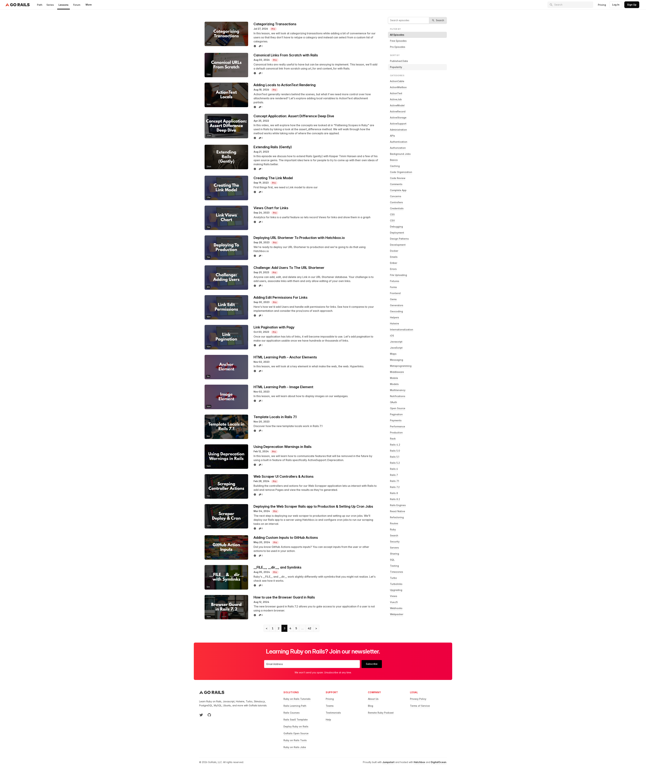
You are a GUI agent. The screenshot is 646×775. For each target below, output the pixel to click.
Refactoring (397, 517)
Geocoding (396, 311)
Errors (393, 269)
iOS (392, 335)
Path (39, 4)
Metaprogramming (400, 365)
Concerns (395, 196)
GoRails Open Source (296, 733)
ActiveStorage (398, 117)
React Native (397, 511)
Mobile (394, 378)
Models (394, 384)
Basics (394, 159)
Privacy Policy (418, 698)
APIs (392, 135)
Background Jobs (400, 153)
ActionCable (397, 81)
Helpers (394, 317)
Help (328, 719)
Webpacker (396, 614)
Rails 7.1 (394, 481)
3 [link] (284, 628)
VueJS (394, 602)
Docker (394, 250)
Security (395, 541)
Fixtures (394, 281)
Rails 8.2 (395, 499)
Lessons (63, 4)
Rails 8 (394, 493)
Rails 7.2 (395, 487)
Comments (396, 184)
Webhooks (396, 608)
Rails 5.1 (394, 456)
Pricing (602, 4)
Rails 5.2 (395, 462)
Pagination (396, 414)
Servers (394, 547)
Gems (393, 299)
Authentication (398, 141)
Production (396, 432)
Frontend (395, 293)
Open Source (397, 408)
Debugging (396, 226)
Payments (396, 420)
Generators (396, 305)
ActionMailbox (398, 87)
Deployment (397, 232)
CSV (392, 220)
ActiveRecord (397, 111)
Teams (330, 705)
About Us (373, 698)
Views (393, 596)
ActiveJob (396, 99)
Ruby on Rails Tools (295, 740)
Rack (393, 438)
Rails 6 (394, 468)
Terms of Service (420, 705)
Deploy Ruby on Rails (295, 726)
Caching (395, 166)
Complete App (398, 190)
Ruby (393, 529)
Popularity (396, 67)
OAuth (393, 402)
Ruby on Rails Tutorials (297, 698)
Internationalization (401, 329)
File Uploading (398, 275)
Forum (76, 4)
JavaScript (396, 347)
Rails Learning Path (294, 705)
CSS (392, 214)
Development (398, 244)
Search (394, 535)
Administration (398, 129)
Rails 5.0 (395, 450)
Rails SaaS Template (295, 719)
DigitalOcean (438, 762)
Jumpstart (388, 762)
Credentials (397, 208)
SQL (392, 559)
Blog (370, 705)
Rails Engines (398, 505)
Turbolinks (396, 584)
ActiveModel (397, 105)
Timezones (396, 571)
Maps (393, 353)
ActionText (396, 93)
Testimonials (333, 712)
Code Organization (401, 172)
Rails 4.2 (395, 444)
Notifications (397, 396)
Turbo (393, 577)
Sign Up (631, 4)
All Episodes (397, 34)
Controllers (396, 202)
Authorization (398, 147)
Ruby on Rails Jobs (294, 747)
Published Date (399, 61)
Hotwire (394, 323)
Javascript (396, 341)
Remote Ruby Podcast (381, 712)
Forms (393, 287)
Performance (397, 426)
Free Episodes (398, 40)
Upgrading (396, 590)
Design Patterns (399, 238)
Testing (394, 565)
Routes (394, 523)
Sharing (394, 553)
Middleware (397, 372)
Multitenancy (397, 390)
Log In (615, 4)
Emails (394, 256)
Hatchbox (419, 762)
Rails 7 (394, 474)
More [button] (89, 4)
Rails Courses (291, 712)
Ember (393, 262)
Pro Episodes (397, 46)
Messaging (396, 359)
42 (309, 628)
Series (50, 4)
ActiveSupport (398, 123)
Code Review (397, 178)
